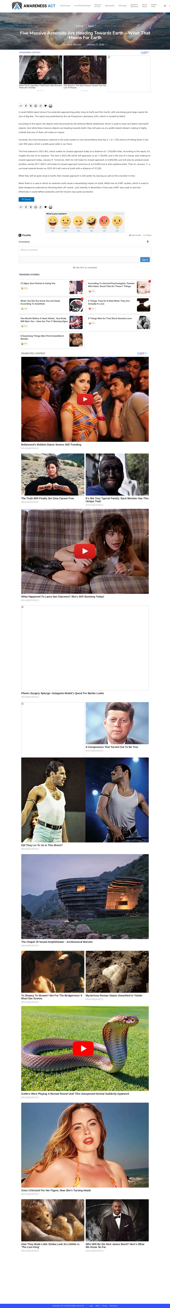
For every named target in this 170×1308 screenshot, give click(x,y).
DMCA (97, 1306)
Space (91, 26)
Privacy (106, 1306)
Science (79, 26)
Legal (91, 1306)
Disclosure (113, 1306)
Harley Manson (73, 44)
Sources (28, 199)
